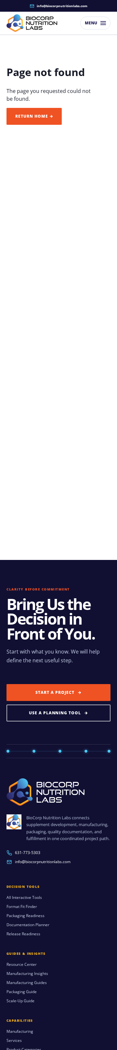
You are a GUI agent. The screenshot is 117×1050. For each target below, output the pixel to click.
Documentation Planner (27, 924)
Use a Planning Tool (58, 713)
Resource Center (21, 964)
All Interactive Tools (24, 897)
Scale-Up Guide (20, 1001)
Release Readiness (23, 934)
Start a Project (58, 692)
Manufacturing (19, 1031)
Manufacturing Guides (26, 982)
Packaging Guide (21, 991)
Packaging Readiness (25, 915)
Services (14, 1040)
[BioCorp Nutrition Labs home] (31, 23)
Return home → (34, 116)
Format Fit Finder (21, 906)
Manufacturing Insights (27, 973)
